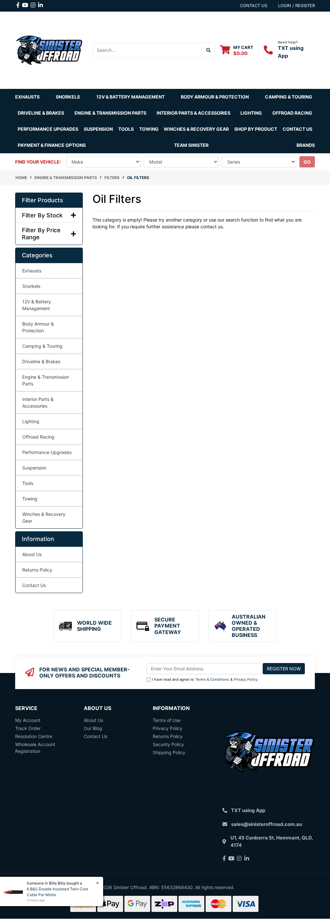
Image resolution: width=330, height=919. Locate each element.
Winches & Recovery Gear (43, 517)
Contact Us (297, 129)
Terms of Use (166, 720)
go (307, 162)
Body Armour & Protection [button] (215, 96)
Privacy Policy (245, 679)
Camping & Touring (42, 346)
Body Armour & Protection (38, 327)
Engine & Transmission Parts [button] (110, 113)
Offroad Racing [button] (292, 113)
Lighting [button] (251, 113)
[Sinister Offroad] (49, 49)
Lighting (30, 421)
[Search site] (208, 50)
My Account (27, 720)
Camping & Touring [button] (288, 96)
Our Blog (93, 728)
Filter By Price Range (41, 234)
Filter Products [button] (42, 200)
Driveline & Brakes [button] (41, 113)
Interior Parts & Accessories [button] (193, 113)
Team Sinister (191, 145)
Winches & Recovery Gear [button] (196, 129)
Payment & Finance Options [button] (52, 145)
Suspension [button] (98, 129)
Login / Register (296, 5)
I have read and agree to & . (205, 679)
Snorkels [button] (68, 96)
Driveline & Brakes (41, 361)
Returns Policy (37, 570)
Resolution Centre (33, 736)
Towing (29, 498)
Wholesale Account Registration (35, 748)
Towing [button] (149, 129)
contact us (253, 5)
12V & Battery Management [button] (130, 96)
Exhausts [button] (27, 96)
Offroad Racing (38, 437)
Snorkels (31, 286)
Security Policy (168, 744)
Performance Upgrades (47, 452)
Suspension (34, 467)
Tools (126, 129)
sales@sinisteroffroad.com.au (266, 824)
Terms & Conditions (212, 679)
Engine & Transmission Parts (45, 380)
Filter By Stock (42, 215)
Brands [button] (305, 145)
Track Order (28, 728)
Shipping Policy (169, 752)
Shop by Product (255, 129)
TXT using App (248, 810)
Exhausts (31, 270)
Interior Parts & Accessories (37, 402)
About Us (32, 554)
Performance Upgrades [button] (48, 129)
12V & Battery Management (36, 305)
